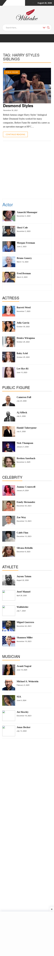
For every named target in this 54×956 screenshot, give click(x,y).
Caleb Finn (22, 532)
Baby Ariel (22, 353)
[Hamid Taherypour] (8, 431)
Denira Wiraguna (26, 338)
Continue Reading (15, 134)
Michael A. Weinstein (27, 681)
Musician (11, 656)
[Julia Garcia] (8, 326)
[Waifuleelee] (8, 610)
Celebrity (12, 477)
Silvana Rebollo (25, 548)
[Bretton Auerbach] (8, 462)
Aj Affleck (22, 412)
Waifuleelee (22, 607)
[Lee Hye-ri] (8, 372)
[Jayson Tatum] (8, 580)
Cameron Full (24, 397)
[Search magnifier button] (48, 27)
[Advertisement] (27, 169)
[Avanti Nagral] (8, 670)
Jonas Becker (23, 727)
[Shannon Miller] (8, 641)
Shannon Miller (25, 637)
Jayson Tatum (24, 576)
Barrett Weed (24, 307)
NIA (19, 696)
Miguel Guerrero (25, 622)
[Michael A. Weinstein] (8, 685)
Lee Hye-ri (22, 368)
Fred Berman (24, 273)
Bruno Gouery (24, 258)
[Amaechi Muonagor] (8, 216)
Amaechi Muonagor (27, 212)
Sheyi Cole (22, 227)
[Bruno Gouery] (8, 262)
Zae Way (21, 517)
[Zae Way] (8, 521)
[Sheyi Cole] (8, 231)
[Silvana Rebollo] (8, 551)
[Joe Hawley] (8, 715)
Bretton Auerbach (26, 458)
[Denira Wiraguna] (8, 341)
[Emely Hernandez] (8, 505)
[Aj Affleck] (8, 416)
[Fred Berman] (8, 277)
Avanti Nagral (24, 666)
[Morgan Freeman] (8, 246)
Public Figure (12, 72)
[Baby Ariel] (8, 357)
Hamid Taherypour (27, 427)
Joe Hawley (22, 712)
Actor (7, 204)
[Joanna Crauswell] (8, 490)
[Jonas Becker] (8, 731)
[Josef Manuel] (8, 595)
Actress (10, 297)
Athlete (10, 566)
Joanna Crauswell (26, 486)
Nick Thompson (25, 443)
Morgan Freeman (26, 243)
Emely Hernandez (26, 502)
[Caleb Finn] (8, 536)
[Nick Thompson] (8, 446)
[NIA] (8, 700)
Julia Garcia (23, 322)
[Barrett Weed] (8, 311)
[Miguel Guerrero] (8, 626)
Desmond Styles (18, 105)
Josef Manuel (23, 591)
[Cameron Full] (8, 401)
